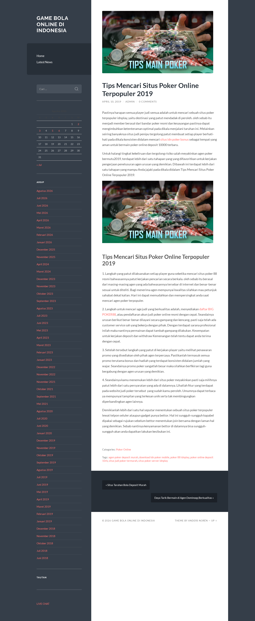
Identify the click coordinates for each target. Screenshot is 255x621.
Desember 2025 (46, 249)
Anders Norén (198, 520)
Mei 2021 (42, 403)
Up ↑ (214, 520)
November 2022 (46, 374)
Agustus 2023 (45, 308)
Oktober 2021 (45, 389)
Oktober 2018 (45, 543)
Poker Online (123, 449)
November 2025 (46, 256)
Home (40, 56)
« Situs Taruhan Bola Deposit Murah (126, 484)
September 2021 (46, 396)
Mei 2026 (42, 212)
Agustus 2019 (45, 469)
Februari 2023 (45, 352)
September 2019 (46, 462)
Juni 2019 (42, 484)
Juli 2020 (42, 418)
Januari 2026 (44, 242)
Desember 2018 (46, 528)
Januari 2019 (44, 521)
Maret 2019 (44, 506)
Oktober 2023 (45, 293)
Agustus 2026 (45, 190)
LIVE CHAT (43, 603)
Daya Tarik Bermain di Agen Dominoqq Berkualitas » (184, 497)
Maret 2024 (44, 271)
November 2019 (46, 447)
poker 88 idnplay (179, 457)
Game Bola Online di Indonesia (52, 24)
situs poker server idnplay (153, 460)
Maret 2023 (44, 345)
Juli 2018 (42, 550)
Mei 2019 (42, 491)
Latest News (44, 62)
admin (130, 101)
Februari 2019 (45, 513)
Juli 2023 (42, 315)
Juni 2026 (42, 205)
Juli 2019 (42, 477)
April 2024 (43, 264)
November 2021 (46, 381)
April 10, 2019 (111, 101)
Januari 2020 (44, 433)
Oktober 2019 (45, 455)
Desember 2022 (46, 367)
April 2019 (43, 499)
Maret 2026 (44, 227)
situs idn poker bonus (174, 139)
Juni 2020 (42, 425)
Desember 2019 (46, 440)
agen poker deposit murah (123, 457)
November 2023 (46, 286)
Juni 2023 (42, 322)
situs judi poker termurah (123, 460)
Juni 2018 (42, 558)
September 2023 (46, 300)
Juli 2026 (42, 198)
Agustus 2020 (45, 411)
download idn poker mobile (154, 457)
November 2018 (46, 536)
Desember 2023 (46, 278)
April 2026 (43, 220)
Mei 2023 (42, 330)
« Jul (39, 164)
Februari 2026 (45, 234)
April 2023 (43, 337)
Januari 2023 (44, 359)
